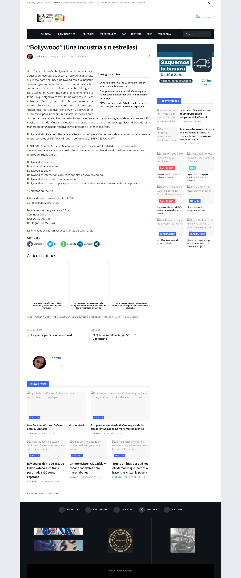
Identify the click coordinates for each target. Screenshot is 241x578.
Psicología (164, 34)
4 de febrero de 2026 (49, 481)
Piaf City (76, 56)
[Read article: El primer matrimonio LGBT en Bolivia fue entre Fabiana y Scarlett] (170, 194)
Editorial (88, 34)
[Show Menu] (31, 34)
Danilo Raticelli (112, 317)
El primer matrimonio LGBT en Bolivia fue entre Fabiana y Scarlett (170, 210)
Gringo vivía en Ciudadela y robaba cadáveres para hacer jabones (88, 467)
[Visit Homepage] (46, 17)
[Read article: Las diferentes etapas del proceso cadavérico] (170, 227)
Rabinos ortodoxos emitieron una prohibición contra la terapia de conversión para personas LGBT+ (197, 134)
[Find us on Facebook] (196, 3)
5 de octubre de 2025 (134, 477)
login (37, 493)
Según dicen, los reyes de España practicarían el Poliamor (197, 177)
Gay (124, 34)
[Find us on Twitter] (209, 3)
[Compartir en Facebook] (34, 244)
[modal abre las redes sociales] (97, 244)
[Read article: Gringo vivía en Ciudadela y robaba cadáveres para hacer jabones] (88, 449)
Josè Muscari (131, 317)
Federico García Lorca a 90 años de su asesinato (168, 176)
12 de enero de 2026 (91, 477)
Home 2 (91, 2)
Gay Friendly (166, 168)
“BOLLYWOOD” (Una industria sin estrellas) (77, 317)
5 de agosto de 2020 (191, 121)
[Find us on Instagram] (200, 3)
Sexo (149, 34)
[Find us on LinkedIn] (204, 3)
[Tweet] (53, 244)
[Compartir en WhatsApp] (68, 244)
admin (40, 56)
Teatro (85, 56)
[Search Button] (208, 34)
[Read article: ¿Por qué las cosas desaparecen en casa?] (200, 194)
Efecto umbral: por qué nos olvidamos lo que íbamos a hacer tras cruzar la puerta (130, 467)
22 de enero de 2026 (190, 143)
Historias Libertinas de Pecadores (70, 2)
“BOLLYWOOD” (43, 317)
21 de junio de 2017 (59, 56)
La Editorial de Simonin (107, 2)
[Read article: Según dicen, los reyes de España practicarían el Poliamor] (200, 161)
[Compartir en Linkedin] (85, 244)
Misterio (136, 34)
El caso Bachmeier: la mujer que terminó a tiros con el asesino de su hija (199, 243)
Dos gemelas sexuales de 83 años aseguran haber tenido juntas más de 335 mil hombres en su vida (124, 95)
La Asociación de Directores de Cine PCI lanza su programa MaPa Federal (195, 114)
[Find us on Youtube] (213, 3)
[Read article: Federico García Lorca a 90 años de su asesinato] (170, 161)
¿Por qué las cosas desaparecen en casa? (196, 209)
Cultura (45, 34)
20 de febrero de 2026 (113, 433)
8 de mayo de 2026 (47, 433)
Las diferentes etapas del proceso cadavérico (167, 242)
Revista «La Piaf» (127, 2)
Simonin (141, 2)
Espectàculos (108, 34)
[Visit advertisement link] (205, 17)
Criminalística (66, 34)
